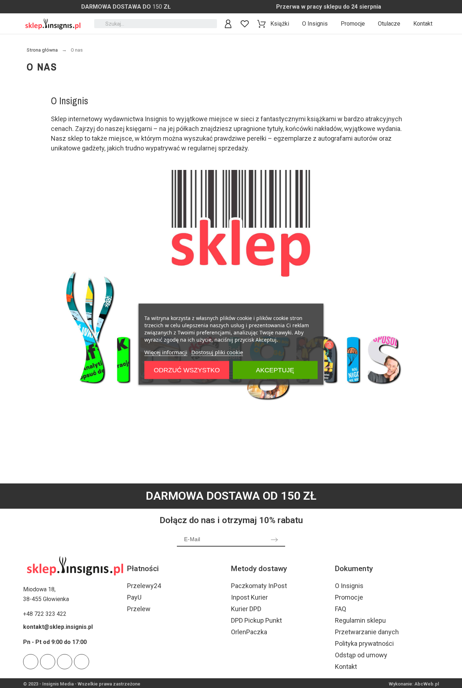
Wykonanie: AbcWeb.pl (414, 684)
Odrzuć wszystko (187, 369)
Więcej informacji (165, 351)
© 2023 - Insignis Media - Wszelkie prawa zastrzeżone (81, 684)
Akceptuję (275, 369)
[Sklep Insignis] (53, 23)
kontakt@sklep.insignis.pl (58, 626)
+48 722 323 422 (44, 613)
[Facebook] (81, 661)
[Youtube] (47, 661)
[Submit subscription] (274, 539)
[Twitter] (30, 661)
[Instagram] (64, 661)
